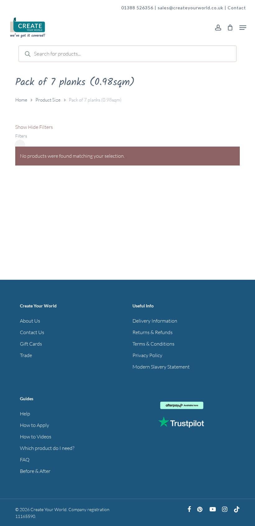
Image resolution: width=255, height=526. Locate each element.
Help (25, 413)
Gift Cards (31, 344)
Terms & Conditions (153, 344)
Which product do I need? (47, 448)
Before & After (35, 471)
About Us (30, 321)
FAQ (25, 459)
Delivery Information (154, 321)
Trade (26, 355)
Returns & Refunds (152, 332)
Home (21, 100)
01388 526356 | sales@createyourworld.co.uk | (174, 7)
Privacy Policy (147, 355)
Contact (237, 7)
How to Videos (35, 436)
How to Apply (34, 425)
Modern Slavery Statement (161, 367)
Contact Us (32, 332)
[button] (242, 28)
